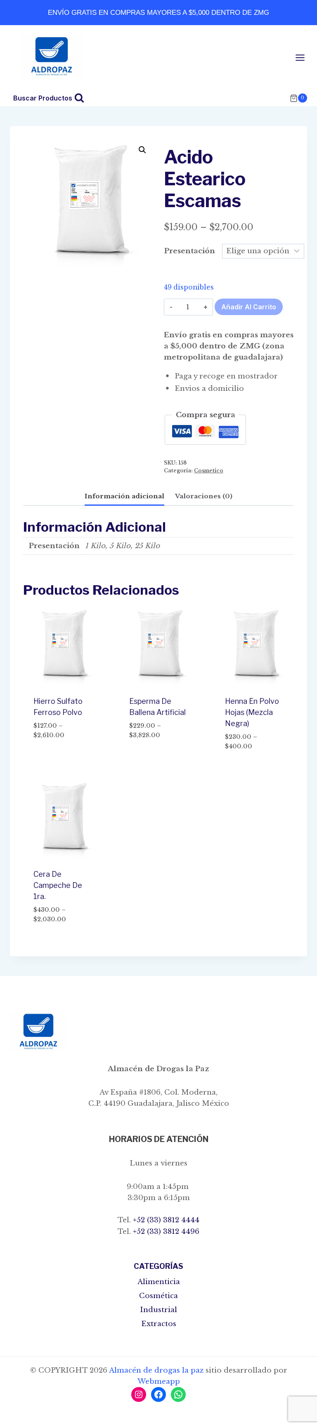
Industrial (158, 1310)
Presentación (189, 251)
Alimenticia (158, 1282)
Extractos (158, 1324)
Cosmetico (208, 470)
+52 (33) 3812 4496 (165, 1231)
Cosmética (158, 1296)
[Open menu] (304, 57)
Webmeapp (158, 1381)
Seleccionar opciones (54, 754)
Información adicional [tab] (124, 496)
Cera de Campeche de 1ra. (57, 885)
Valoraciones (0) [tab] (203, 496)
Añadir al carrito (248, 307)
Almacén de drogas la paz (156, 1370)
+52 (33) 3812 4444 (165, 1220)
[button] (142, 149)
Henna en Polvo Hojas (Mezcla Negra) (252, 712)
